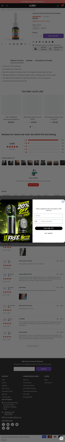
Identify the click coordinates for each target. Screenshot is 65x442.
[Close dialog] (63, 201)
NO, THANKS (49, 233)
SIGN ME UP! (49, 228)
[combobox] (38, 221)
